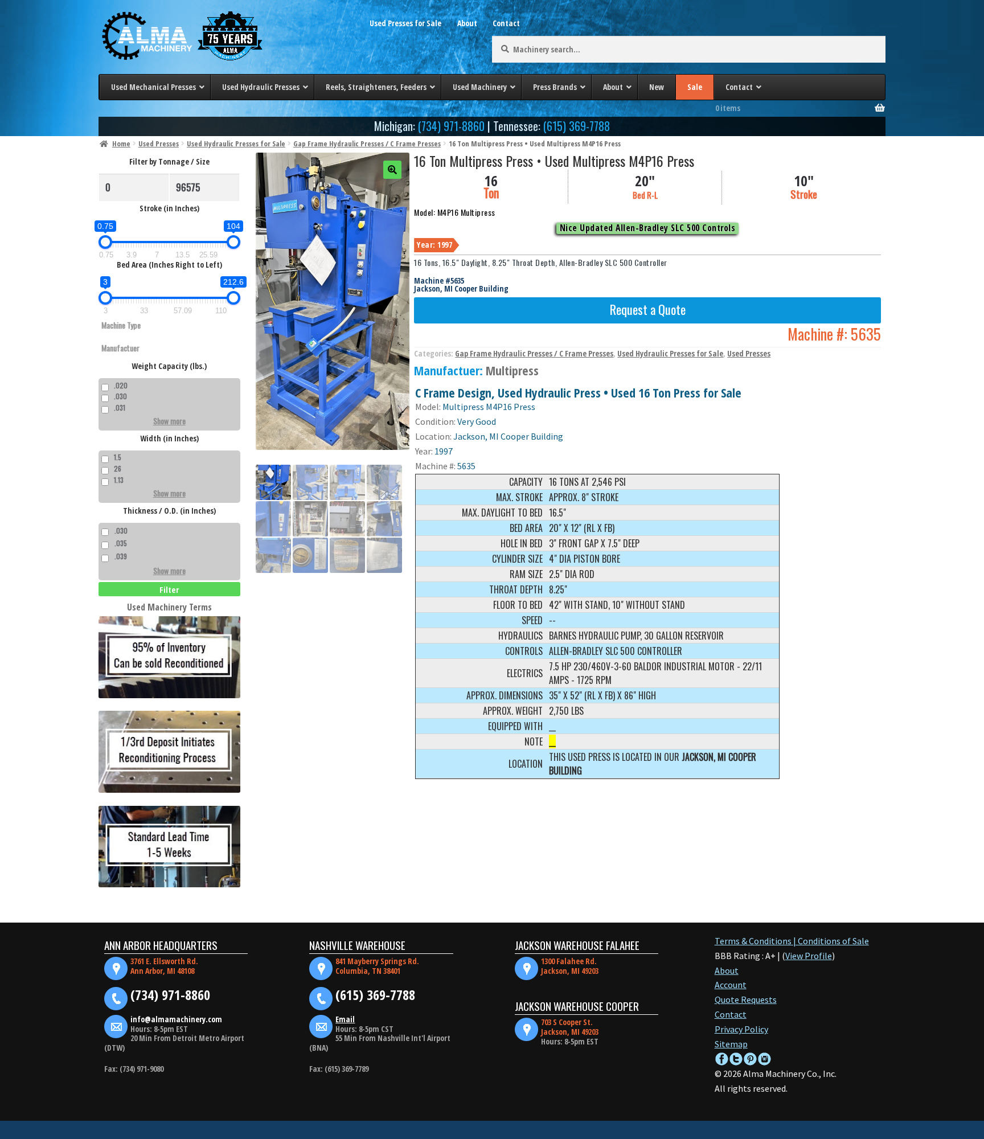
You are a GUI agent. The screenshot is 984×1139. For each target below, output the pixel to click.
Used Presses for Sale (405, 23)
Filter (169, 589)
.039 (120, 556)
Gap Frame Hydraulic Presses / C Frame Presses (367, 143)
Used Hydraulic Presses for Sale (236, 143)
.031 (119, 407)
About (467, 23)
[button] (392, 170)
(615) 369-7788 (576, 125)
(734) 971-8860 (451, 125)
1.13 (119, 480)
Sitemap (731, 1044)
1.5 (117, 457)
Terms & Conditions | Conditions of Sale (792, 941)
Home (121, 143)
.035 (120, 543)
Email (345, 1019)
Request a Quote (648, 309)
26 (117, 468)
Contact (506, 23)
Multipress (512, 370)
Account (731, 984)
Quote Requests (746, 999)
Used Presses (158, 143)
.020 (121, 385)
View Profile (808, 955)
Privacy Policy (741, 1029)
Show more (169, 421)
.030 (120, 396)
